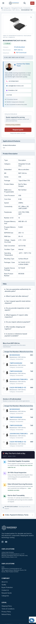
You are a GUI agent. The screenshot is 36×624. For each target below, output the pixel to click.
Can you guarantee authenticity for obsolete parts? (18, 290)
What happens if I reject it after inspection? (16, 316)
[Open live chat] (31, 620)
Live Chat (9, 95)
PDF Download (21, 52)
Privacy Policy (6, 611)
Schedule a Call (12, 90)
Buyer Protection (7, 587)
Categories (7, 8)
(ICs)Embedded (6, 10)
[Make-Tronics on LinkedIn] (2, 542)
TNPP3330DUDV (16, 363)
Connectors (27, 8)
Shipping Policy (7, 606)
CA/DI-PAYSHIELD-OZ (18, 387)
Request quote (18, 130)
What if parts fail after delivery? (17, 296)
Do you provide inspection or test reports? (17, 309)
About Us (5, 582)
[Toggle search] (24, 3)
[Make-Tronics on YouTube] (6, 542)
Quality (4, 584)
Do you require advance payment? (18, 322)
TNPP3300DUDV (16, 371)
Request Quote (7, 593)
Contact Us (5, 590)
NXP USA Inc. (16, 10)
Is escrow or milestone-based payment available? (16, 335)
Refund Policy (6, 614)
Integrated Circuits (17, 8)
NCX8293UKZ (15, 355)
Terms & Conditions (8, 609)
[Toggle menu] (3, 3)
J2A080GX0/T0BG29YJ (19, 379)
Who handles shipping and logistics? (15, 328)
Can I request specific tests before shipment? (17, 302)
